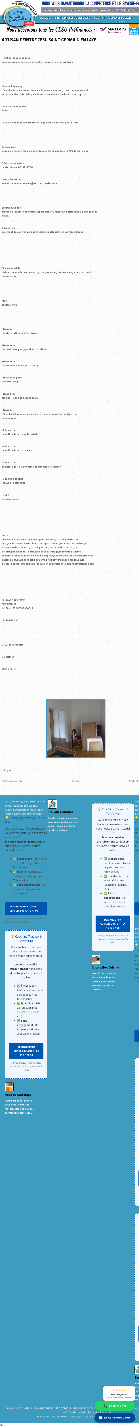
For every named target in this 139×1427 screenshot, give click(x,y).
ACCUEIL (45, 18)
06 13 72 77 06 (115, 1406)
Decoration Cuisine (105, 967)
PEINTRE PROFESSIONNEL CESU (72, 19)
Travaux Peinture (60, 811)
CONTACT (99, 18)
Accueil (75, 781)
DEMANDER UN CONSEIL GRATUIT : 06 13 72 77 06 (23, 908)
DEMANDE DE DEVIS (120, 19)
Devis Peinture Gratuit (114, 1417)
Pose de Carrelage (18, 1094)
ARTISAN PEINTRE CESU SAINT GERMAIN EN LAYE (49, 39)
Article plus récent (12, 781)
